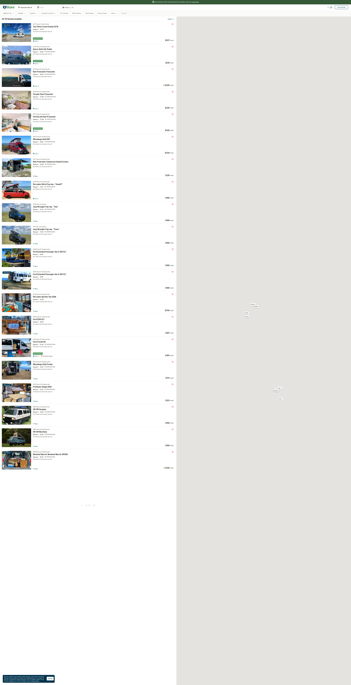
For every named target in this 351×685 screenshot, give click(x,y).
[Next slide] (28, 31)
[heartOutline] (172, 24)
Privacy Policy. (35, 681)
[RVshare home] (9, 7)
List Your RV (341, 7)
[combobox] (28, 7)
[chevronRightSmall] (94, 505)
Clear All (124, 13)
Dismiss (50, 679)
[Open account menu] (329, 7)
